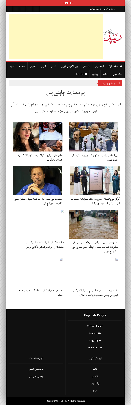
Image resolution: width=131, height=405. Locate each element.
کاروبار (33, 66)
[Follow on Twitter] (23, 9)
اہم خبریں (99, 66)
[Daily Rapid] (112, 36)
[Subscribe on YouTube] (30, 9)
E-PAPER (67, 3)
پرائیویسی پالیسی (109, 8)
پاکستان (86, 66)
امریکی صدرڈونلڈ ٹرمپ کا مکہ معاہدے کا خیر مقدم (39, 293)
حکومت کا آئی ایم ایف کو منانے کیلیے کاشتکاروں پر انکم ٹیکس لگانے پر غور (44, 245)
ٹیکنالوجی (117, 74)
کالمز (105, 74)
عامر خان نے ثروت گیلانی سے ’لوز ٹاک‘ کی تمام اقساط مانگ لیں (38, 157)
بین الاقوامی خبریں (69, 66)
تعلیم (12, 66)
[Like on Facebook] (16, 9)
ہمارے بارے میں (95, 8)
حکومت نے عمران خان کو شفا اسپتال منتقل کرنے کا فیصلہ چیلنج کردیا (38, 201)
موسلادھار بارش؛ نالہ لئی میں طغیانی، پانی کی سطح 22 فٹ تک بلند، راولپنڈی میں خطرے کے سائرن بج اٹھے (95, 247)
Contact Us (95, 333)
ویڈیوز (95, 74)
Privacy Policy (95, 326)
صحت (22, 66)
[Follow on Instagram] (36, 9)
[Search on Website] (9, 9)
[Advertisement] (56, 36)
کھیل (53, 66)
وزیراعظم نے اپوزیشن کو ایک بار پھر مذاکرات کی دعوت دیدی (94, 157)
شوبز (44, 66)
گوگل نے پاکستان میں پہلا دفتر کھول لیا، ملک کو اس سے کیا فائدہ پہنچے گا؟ (95, 201)
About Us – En (95, 347)
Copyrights (95, 340)
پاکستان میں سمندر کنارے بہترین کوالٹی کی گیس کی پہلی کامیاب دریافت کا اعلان (95, 293)
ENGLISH (81, 74)
